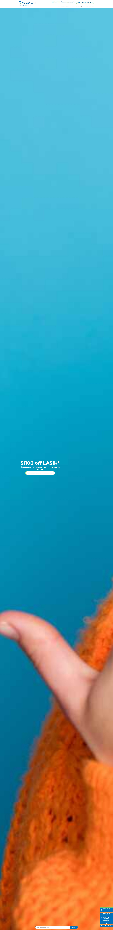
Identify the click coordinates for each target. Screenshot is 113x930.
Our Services (60, 6)
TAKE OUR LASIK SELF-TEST (67, 2)
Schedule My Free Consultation (85, 2)
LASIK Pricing (79, 6)
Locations (85, 6)
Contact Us (91, 6)
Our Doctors (72, 6)
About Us (67, 6)
